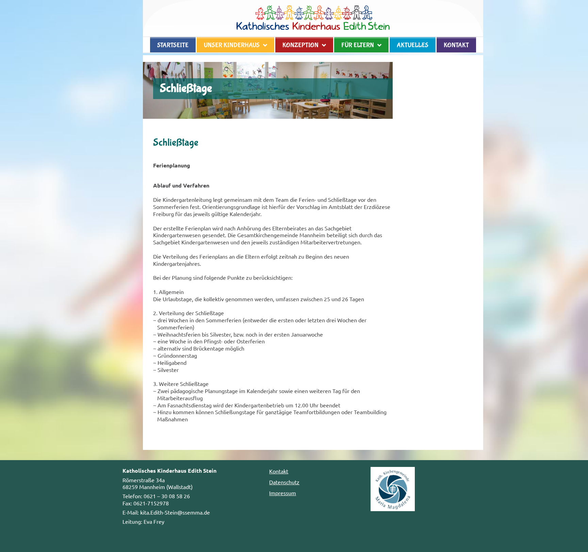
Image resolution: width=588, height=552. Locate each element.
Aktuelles (412, 45)
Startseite (173, 45)
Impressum (282, 492)
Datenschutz (284, 481)
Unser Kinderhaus (232, 45)
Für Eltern (357, 45)
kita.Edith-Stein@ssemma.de (175, 512)
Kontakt (456, 45)
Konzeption (300, 45)
